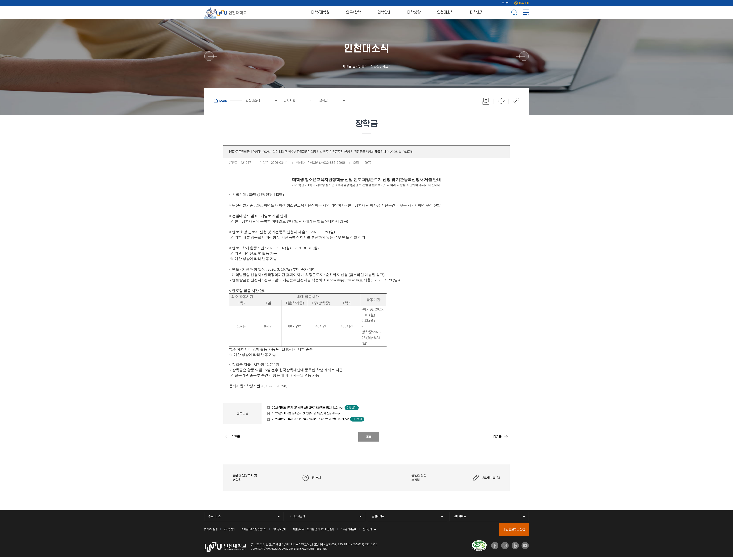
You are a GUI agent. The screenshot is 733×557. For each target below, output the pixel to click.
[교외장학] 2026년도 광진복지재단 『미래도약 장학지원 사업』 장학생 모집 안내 (506, 437)
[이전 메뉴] (209, 56)
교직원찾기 (229, 529)
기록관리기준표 (348, 529)
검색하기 (514, 12)
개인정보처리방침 (514, 529)
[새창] (494, 545)
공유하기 (514, 101)
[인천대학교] (226, 12)
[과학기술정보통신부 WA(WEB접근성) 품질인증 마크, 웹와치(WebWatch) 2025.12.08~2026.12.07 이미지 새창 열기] (479, 542)
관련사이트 (378, 516)
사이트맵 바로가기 (526, 12)
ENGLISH (524, 3)
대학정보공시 (279, 529)
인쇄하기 (485, 101)
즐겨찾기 (501, 101)
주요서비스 (214, 516)
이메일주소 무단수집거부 (253, 529)
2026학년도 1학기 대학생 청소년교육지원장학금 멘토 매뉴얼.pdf (307, 407)
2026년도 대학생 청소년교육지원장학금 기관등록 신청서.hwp (306, 413)
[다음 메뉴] (524, 56)
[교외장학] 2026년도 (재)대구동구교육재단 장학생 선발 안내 (227, 437)
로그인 (505, 3)
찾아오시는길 (210, 529)
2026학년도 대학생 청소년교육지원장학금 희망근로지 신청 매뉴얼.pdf (310, 419)
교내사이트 (460, 516)
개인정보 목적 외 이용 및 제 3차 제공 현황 (313, 529)
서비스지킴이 (297, 516)
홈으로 (228, 100)
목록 (368, 437)
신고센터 (367, 529)
